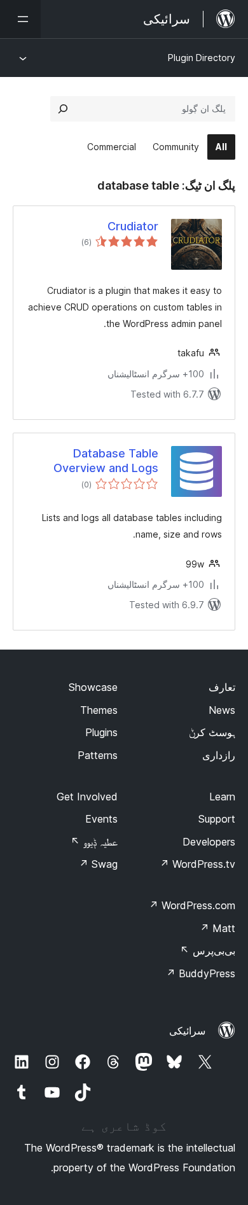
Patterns (98, 755)
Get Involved (87, 796)
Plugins (101, 732)
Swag (98, 864)
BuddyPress (200, 973)
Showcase (93, 687)
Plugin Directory (201, 57)
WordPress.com (192, 905)
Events (101, 818)
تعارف (222, 687)
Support (216, 818)
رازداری (218, 755)
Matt (217, 928)
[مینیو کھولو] (20, 19)
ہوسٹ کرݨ (212, 732)
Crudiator (132, 226)
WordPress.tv (197, 864)
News (222, 710)
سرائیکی (187, 1030)
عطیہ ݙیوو (94, 841)
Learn (222, 796)
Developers (209, 841)
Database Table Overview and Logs (105, 461)
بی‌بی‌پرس (207, 950)
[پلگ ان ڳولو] (63, 109)
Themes (99, 710)
